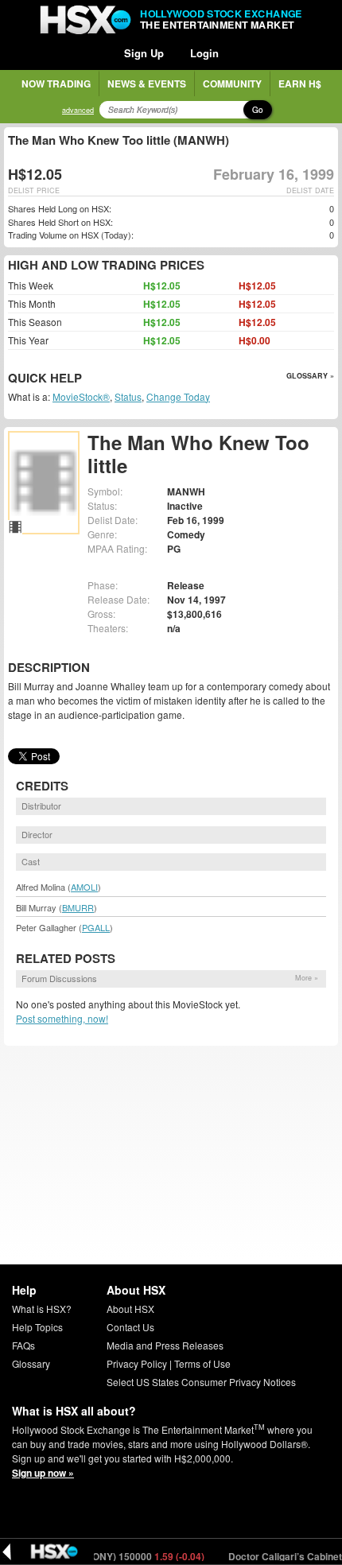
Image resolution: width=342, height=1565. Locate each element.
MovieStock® (81, 396)
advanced (78, 110)
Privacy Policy (137, 1363)
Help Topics (37, 1327)
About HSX (130, 1308)
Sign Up (144, 52)
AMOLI (84, 886)
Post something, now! (62, 1018)
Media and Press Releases (165, 1345)
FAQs (23, 1345)
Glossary (31, 1363)
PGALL (96, 927)
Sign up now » (43, 1473)
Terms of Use (202, 1363)
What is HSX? (42, 1308)
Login (204, 52)
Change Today (178, 396)
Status (128, 396)
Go (257, 109)
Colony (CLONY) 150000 (113, 1556)
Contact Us (130, 1327)
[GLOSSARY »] (84, 379)
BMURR (78, 907)
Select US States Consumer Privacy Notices (201, 1381)
